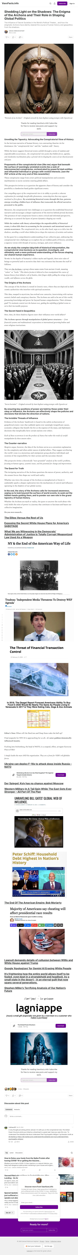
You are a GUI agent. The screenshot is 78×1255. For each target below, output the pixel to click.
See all (8, 1213)
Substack (29, 1251)
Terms (47, 1241)
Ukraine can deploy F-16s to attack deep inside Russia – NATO (38, 765)
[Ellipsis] (72, 1127)
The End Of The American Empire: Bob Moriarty (33, 902)
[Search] (50, 3)
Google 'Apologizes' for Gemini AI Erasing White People (37, 968)
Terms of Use (48, 1211)
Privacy (42, 1241)
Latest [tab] (12, 1153)
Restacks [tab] (17, 1109)
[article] (39, 1164)
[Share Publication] (55, 3)
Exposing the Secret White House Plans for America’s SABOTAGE (36, 524)
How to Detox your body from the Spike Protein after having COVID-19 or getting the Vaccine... (27, 1159)
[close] (57, 1178)
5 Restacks (26, 1089)
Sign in (72, 3)
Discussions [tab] (19, 1153)
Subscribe (62, 3)
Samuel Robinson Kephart (17, 31)
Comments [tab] (9, 1109)
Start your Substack (34, 1246)
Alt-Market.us (13, 1137)
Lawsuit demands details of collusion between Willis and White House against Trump (38, 962)
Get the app (48, 1246)
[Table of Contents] (2, 627)
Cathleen (11, 1127)
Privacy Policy (53, 1213)
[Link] (1, 139)
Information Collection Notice (38, 1213)
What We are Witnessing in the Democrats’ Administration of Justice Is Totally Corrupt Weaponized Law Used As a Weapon (38, 534)
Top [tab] (7, 1153)
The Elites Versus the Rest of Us (23, 517)
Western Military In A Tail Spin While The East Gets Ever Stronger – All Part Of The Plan (38, 790)
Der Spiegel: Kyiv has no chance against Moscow (33, 783)
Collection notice (55, 1241)
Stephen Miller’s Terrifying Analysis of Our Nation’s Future (35, 989)
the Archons (16, 269)
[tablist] (12, 1109)
